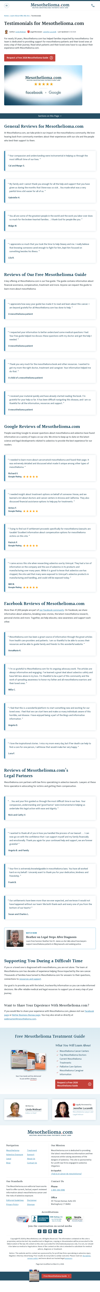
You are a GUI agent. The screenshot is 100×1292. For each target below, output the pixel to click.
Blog (8, 1162)
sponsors (68, 1258)
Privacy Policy (12, 1204)
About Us (31, 1158)
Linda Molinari (20, 32)
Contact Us (32, 1162)
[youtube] (60, 1231)
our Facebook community (51, 610)
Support (30, 1154)
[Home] (50, 1132)
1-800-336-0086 (58, 1190)
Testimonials (36, 16)
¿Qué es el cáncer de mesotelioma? (66, 1173)
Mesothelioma (12, 1150)
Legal (8, 1158)
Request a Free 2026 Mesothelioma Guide (27, 57)
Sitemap (31, 1204)
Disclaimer (32, 1200)
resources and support (30, 979)
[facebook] (39, 1231)
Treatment (32, 1150)
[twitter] (55, 1231)
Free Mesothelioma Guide (55, 1276)
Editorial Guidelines (15, 1200)
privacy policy (32, 1258)
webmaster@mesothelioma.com (20, 1019)
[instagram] (45, 1231)
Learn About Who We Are (20, 16)
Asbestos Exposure (14, 1154)
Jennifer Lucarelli (49, 32)
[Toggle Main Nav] (6, 5)
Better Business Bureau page (26, 1015)
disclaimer (86, 1256)
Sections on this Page (48, 116)
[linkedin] (50, 1231)
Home (6, 16)
